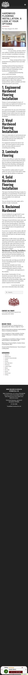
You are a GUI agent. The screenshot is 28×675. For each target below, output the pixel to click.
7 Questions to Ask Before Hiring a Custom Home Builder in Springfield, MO (13, 339)
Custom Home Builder (11, 358)
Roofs (6, 371)
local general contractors (17, 263)
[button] (25, 4)
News (6, 368)
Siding (6, 374)
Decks (6, 359)
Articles (7, 354)
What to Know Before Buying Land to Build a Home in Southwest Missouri (14, 330)
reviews (4, 270)
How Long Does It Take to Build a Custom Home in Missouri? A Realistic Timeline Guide (13, 335)
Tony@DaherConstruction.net (10, 319)
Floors (6, 361)
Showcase (7, 373)
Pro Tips (4, 28)
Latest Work (8, 366)
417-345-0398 (5, 316)
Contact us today (6, 285)
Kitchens (7, 364)
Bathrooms (8, 356)
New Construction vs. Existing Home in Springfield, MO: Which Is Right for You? (13, 326)
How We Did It (8, 363)
